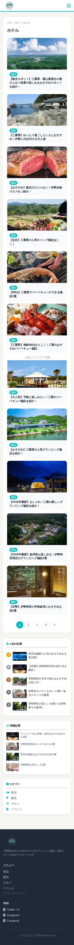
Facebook (13, 920)
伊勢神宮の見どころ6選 (33, 764)
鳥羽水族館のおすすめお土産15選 (38, 754)
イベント (16, 809)
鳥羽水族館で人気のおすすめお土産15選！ (47, 655)
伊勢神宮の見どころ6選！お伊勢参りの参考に (47, 705)
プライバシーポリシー (15, 893)
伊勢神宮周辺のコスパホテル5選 (38, 744)
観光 (14, 798)
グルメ (15, 803)
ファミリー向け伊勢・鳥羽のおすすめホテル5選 (43, 735)
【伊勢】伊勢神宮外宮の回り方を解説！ (47, 668)
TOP (9, 22)
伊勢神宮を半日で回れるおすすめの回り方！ (47, 680)
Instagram (13, 915)
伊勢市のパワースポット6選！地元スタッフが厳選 (47, 693)
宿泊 (14, 792)
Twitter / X (13, 909)
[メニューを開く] (69, 5)
